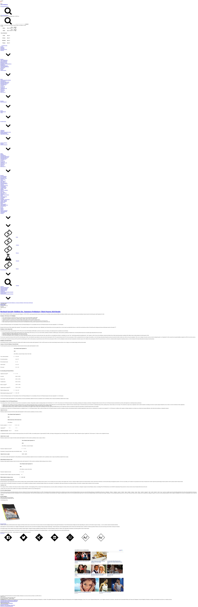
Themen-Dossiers (3, 70)
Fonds (17, 237)
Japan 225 (2, 91)
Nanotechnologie (3, 204)
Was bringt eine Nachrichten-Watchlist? (6, 293)
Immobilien (2, 193)
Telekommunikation (3, 211)
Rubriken (1, 59)
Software (1, 209)
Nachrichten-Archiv (6, 602)
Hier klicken (2, 533)
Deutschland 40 (3, 155)
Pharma (1, 207)
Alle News (2, 50)
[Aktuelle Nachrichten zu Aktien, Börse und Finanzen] (4, 6)
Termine (1, 69)
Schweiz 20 (2, 89)
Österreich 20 (2, 90)
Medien (1, 110)
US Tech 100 (2, 86)
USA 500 (2, 85)
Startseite (1, 46)
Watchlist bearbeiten (3, 290)
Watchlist (17, 285)
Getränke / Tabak (3, 188)
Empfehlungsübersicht (4, 65)
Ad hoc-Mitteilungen (4, 4)
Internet (1, 195)
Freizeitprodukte (3, 186)
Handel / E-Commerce (4, 190)
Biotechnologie (2, 179)
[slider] (2, 308)
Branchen (2, 175)
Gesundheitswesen (3, 187)
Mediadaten (11, 603)
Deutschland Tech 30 (3, 83)
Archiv (1, 112)
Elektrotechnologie (3, 182)
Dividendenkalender (3, 133)
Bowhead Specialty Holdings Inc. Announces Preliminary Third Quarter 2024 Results (30, 312)
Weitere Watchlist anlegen (4, 287)
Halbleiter (2, 189)
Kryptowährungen (3, 269)
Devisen (17, 268)
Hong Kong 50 (2, 92)
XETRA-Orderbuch (3, 142)
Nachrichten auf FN (3, 49)
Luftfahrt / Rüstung (3, 201)
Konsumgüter (2, 197)
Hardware (2, 191)
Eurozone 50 (2, 87)
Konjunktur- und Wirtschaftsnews (5, 63)
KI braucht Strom (3, 523)
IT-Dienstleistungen (3, 196)
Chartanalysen (2, 67)
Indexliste (2, 154)
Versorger (2, 213)
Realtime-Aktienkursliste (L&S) (5, 132)
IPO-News (2, 68)
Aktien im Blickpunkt (3, 60)
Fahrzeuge (2, 184)
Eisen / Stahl (2, 181)
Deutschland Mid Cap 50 (4, 82)
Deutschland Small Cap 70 (4, 156)
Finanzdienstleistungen (4, 185)
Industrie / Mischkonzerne (4, 194)
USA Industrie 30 (3, 84)
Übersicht (2, 143)
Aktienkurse (2, 130)
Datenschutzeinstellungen (5, 603)
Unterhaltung (2, 212)
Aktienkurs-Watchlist (3, 289)
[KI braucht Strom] (10, 522)
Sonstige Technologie (3, 210)
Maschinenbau (2, 202)
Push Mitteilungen (3, 303)
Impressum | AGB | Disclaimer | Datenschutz (7, 605)
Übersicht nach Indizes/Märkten (5, 80)
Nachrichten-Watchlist (4, 288)
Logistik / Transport (3, 200)
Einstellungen (2, 291)
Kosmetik (2, 198)
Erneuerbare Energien (4, 183)
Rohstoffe (2, 208)
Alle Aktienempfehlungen (4, 66)
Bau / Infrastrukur (3, 177)
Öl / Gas (1, 206)
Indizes (1, 79)
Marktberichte (2, 64)
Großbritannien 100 (3, 88)
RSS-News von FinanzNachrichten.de (6, 606)
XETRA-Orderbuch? (3, 144)
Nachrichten (2, 47)
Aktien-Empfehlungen (10, 601)
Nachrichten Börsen (3, 601)
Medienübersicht (3, 111)
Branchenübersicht (3, 101)
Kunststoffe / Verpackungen (4, 199)
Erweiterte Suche (4, 45)
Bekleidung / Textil (3, 178)
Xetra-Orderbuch (8, 600)
